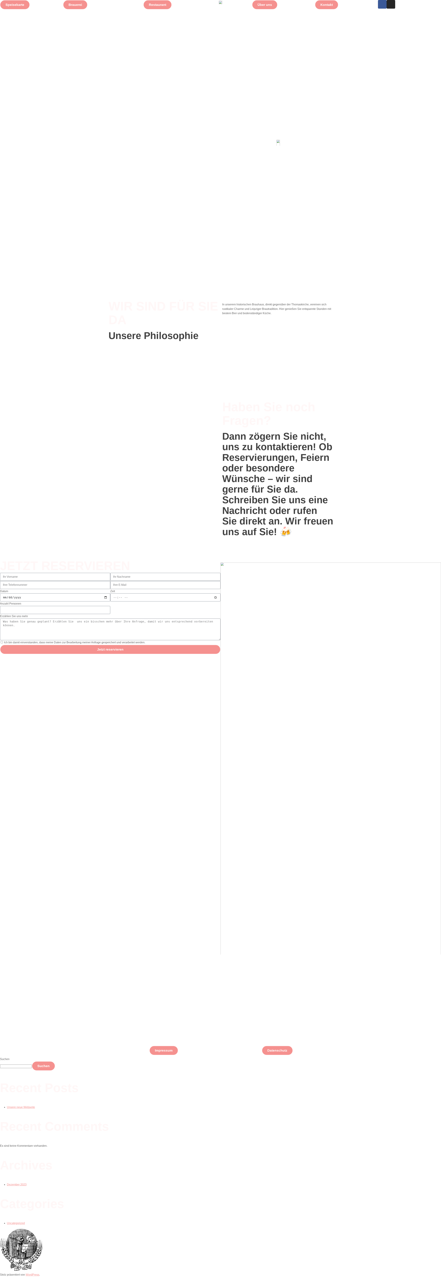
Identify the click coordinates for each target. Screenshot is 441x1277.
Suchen (4, 1059)
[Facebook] (382, 4)
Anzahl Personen (10, 603)
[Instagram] (391, 4)
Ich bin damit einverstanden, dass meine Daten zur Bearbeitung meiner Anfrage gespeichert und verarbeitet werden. (74, 642)
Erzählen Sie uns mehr (14, 616)
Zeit (112, 591)
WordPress (32, 1274)
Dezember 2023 (17, 1184)
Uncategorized (16, 1223)
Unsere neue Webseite (21, 1107)
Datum (4, 591)
